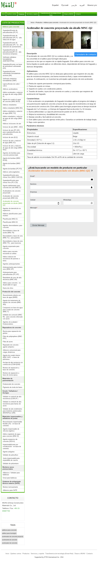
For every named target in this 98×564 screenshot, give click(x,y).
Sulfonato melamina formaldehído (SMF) (9, 79)
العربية (82, 5)
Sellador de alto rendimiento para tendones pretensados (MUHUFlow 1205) (12, 411)
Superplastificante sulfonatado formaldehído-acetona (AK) (12, 73)
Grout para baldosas (10, 478)
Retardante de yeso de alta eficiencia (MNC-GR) (12, 278)
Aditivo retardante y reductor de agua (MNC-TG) (12, 112)
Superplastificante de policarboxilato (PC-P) (10, 31)
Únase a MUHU (79, 553)
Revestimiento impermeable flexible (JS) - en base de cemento (12, 424)
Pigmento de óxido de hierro (12, 387)
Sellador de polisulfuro (10, 455)
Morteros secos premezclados (8, 468)
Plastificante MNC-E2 (10, 222)
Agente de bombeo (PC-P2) (12, 169)
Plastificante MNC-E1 (10, 219)
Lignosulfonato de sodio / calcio (11, 85)
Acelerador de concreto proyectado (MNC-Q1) (11, 197)
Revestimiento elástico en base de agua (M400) (12, 296)
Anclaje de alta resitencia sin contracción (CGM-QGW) (13, 363)
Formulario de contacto (85, 54)
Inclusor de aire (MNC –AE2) (13, 127)
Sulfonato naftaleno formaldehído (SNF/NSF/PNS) (9, 59)
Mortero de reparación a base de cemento (11, 369)
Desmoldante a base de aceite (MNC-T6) (11, 231)
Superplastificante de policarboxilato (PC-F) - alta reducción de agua (12, 37)
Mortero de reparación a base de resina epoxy (11, 374)
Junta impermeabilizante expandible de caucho (11, 459)
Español (55, 5)
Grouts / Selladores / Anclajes (10, 392)
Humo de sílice (8, 288)
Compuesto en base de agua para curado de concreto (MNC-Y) (13, 309)
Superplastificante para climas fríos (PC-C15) (11, 181)
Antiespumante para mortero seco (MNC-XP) (12, 268)
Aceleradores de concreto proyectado (11, 192)
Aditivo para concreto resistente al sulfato (10, 252)
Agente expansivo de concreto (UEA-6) (10, 440)
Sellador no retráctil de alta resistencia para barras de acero (12, 404)
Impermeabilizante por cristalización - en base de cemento (12, 446)
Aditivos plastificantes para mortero (12, 214)
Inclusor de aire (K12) (10, 137)
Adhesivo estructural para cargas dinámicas (11, 351)
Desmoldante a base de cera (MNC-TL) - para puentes (13, 237)
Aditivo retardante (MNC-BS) (12, 108)
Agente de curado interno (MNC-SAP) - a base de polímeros (11, 357)
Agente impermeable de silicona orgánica (11, 430)
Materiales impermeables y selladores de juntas (12, 417)
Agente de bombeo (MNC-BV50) (12, 159)
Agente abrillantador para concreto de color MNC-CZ (12, 186)
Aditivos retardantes (10, 105)
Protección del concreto (11, 292)
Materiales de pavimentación (8, 379)
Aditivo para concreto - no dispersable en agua (12, 284)
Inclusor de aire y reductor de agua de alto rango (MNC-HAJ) (13, 148)
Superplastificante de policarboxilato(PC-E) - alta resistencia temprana (12, 52)
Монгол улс (92, 5)
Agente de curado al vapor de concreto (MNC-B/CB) (12, 100)
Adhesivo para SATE (10, 490)
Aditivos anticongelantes (11, 172)
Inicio (32, 22)
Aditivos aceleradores (10, 89)
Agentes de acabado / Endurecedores (10, 323)
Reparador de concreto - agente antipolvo (11, 346)
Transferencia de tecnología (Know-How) (59, 553)
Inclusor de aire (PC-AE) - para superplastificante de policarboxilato (12, 132)
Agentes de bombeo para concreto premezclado (11, 154)
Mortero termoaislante (10, 487)
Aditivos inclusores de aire (12, 124)
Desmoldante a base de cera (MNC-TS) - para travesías (13, 242)
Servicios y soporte (37, 553)
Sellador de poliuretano (11, 463)
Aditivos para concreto (51, 22)
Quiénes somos (15, 553)
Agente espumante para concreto (11, 247)
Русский (64, 5)
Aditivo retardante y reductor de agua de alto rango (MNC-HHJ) (13, 118)
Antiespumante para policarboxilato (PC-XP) (11, 273)
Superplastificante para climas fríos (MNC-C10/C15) (12, 176)
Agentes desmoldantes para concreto (12, 226)
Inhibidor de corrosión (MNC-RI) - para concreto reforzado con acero (13, 317)
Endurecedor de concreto (11, 384)
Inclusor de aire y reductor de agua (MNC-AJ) (12, 141)
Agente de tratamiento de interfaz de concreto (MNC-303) (12, 302)
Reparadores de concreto (12, 327)
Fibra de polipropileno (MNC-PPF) (12, 337)
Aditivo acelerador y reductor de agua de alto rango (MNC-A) (13, 94)
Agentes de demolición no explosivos (12, 209)
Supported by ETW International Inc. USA (49, 557)
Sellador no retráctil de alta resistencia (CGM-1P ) (12, 397)
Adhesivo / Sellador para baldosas (11, 474)
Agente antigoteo (8, 452)
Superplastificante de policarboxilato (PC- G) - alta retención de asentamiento (12, 45)
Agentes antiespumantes (11, 264)
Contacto (12, 498)
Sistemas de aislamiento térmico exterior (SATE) (12, 482)
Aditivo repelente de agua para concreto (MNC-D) (11, 435)
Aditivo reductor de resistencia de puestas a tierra (11, 259)
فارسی (74, 5)
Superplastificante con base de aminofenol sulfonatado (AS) (12, 66)
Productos (39, 22)
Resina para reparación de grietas (12, 332)
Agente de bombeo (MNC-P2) (12, 164)
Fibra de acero (8, 342)
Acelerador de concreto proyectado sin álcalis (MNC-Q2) (13, 203)
